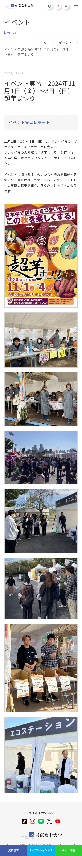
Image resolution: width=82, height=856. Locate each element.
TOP (45, 42)
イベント (65, 42)
